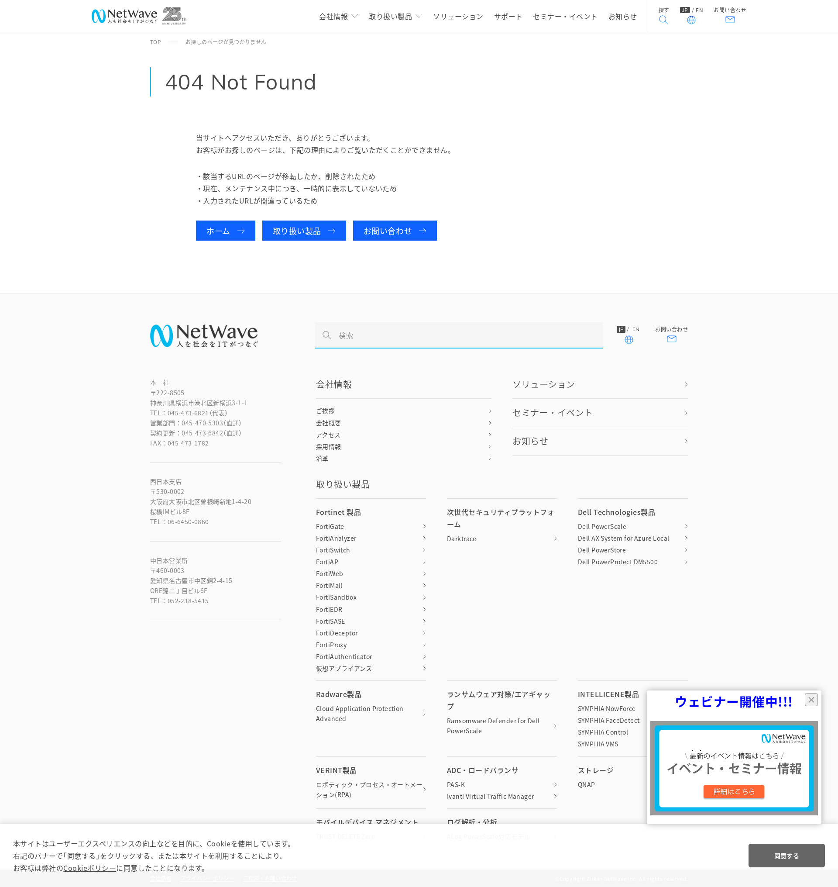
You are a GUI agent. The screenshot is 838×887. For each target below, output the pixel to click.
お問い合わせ (730, 10)
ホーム (218, 230)
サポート (508, 16)
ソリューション (458, 16)
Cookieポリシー (89, 868)
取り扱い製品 (297, 230)
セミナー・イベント (565, 16)
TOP (155, 41)
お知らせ (622, 16)
